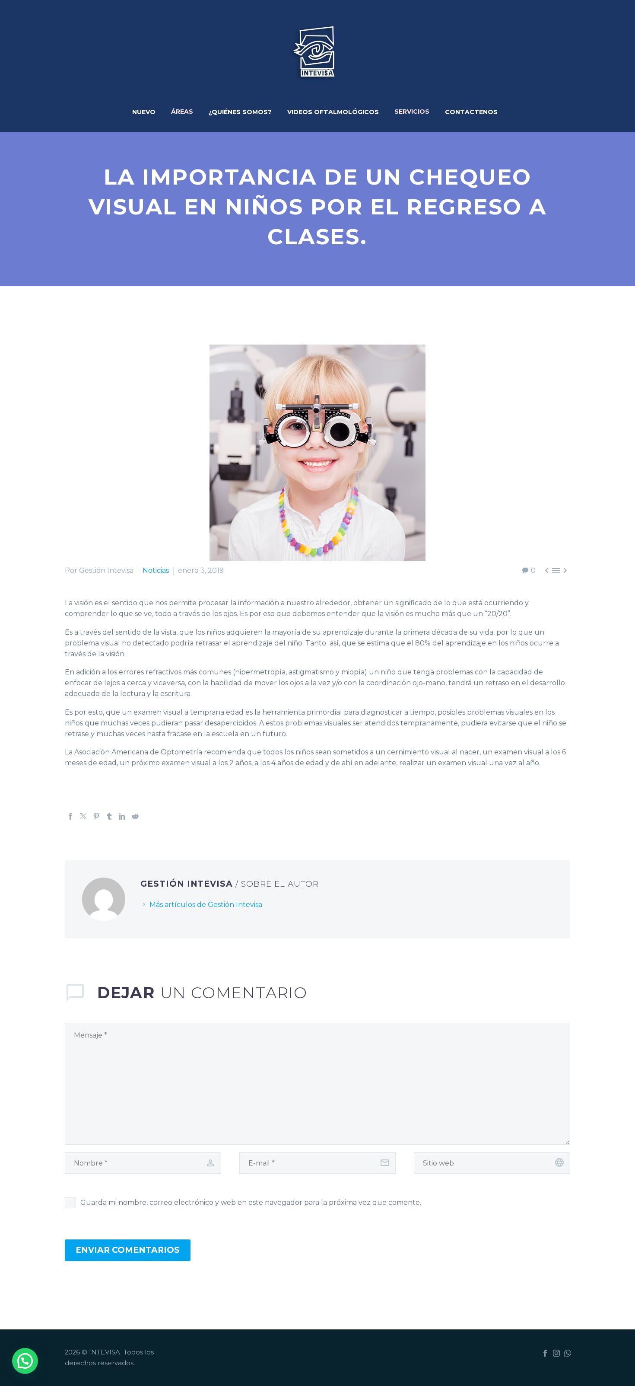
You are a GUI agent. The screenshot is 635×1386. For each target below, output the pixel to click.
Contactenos (471, 112)
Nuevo (144, 112)
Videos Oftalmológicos (333, 112)
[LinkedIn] (122, 816)
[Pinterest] (96, 816)
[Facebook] (70, 816)
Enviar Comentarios (128, 1250)
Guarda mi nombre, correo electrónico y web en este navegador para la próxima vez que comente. (250, 1202)
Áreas (182, 110)
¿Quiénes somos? (240, 112)
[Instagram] (556, 1353)
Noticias (156, 570)
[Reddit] (135, 816)
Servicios (411, 110)
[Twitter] (83, 816)
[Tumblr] (109, 816)
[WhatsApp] (567, 1353)
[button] (25, 1361)
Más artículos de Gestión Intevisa (205, 905)
